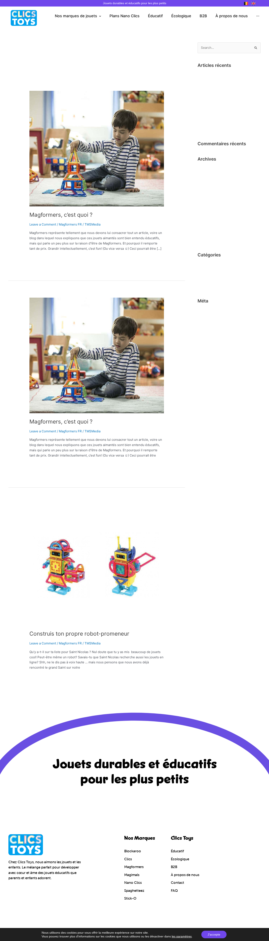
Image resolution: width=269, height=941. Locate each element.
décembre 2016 (209, 197)
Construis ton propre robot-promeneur (79, 633)
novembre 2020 (209, 183)
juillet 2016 (206, 232)
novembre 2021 (209, 176)
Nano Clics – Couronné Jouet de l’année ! (228, 75)
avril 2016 (205, 240)
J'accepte (214, 934)
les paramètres (182, 936)
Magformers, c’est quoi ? (60, 214)
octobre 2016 (207, 211)
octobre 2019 (207, 190)
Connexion (206, 311)
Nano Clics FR (208, 279)
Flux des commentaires (215, 325)
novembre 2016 (209, 204)
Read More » (38, 258)
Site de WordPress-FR (214, 332)
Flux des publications (213, 317)
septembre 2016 (210, 218)
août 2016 (205, 225)
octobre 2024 (208, 168)
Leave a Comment (42, 224)
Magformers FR (70, 224)
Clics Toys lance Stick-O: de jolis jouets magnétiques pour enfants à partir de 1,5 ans (228, 122)
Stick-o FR (205, 286)
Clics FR (204, 264)
